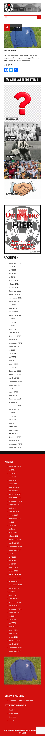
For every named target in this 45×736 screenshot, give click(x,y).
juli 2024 (12, 319)
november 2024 (15, 315)
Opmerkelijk (12, 119)
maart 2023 (13, 364)
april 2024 (12, 326)
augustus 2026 (14, 263)
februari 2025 (14, 308)
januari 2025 (13, 312)
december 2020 (15, 437)
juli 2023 (12, 350)
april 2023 (12, 360)
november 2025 (15, 294)
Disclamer (12, 717)
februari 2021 (14, 430)
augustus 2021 (14, 409)
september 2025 (15, 298)
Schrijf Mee (13, 710)
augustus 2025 (14, 301)
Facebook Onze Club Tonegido (21, 700)
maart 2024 (13, 329)
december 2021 (15, 399)
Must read (11, 156)
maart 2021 (13, 427)
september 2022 (15, 381)
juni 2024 (12, 322)
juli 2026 (12, 266)
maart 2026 (13, 280)
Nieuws (16, 27)
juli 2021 (12, 413)
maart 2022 (13, 392)
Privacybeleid (14, 713)
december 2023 (15, 336)
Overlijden (11, 137)
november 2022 (15, 374)
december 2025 (15, 291)
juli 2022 (12, 388)
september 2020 (15, 444)
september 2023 (15, 343)
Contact (12, 720)
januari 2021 (13, 434)
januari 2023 (13, 367)
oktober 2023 (14, 340)
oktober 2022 (14, 378)
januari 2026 (13, 287)
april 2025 (12, 305)
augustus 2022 (14, 385)
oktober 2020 (14, 441)
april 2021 (12, 423)
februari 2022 (14, 395)
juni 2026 (12, 270)
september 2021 (15, 406)
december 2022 (15, 371)
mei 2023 (12, 357)
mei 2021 (12, 420)
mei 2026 (12, 273)
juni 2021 (12, 416)
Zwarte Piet (11, 194)
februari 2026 (14, 284)
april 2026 (12, 277)
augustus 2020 (14, 447)
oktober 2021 (14, 402)
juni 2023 (12, 353)
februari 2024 (14, 333)
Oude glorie (11, 175)
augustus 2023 (14, 346)
